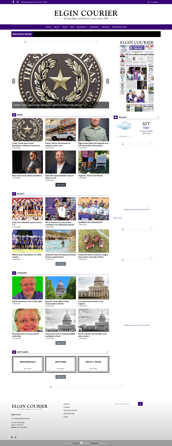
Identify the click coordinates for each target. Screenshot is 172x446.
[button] (107, 352)
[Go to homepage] (86, 14)
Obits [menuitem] (72, 27)
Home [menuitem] (48, 27)
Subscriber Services (70, 410)
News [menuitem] (56, 27)
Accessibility (154, 2)
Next (107, 81)
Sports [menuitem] (65, 27)
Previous (13, 81)
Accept (165, 442)
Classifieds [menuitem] (94, 27)
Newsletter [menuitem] (81, 27)
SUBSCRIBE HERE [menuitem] (119, 27)
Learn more (155, 442)
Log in (66, 417)
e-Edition (67, 407)
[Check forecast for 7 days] (123, 129)
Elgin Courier (118, 218)
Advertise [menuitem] (105, 27)
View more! (61, 185)
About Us (67, 404)
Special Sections (69, 413)
